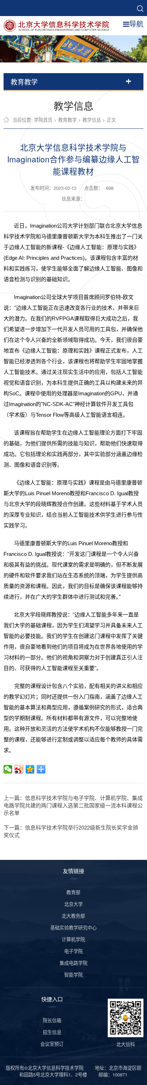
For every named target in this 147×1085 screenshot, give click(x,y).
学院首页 (43, 119)
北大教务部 (73, 915)
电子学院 (73, 951)
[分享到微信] (8, 769)
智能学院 (73, 974)
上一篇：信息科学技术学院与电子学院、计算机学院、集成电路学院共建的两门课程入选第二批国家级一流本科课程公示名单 (73, 805)
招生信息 (52, 1032)
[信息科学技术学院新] (59, 25)
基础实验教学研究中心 (73, 927)
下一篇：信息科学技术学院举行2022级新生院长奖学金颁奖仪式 (71, 830)
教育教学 (67, 119)
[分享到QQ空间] (30, 769)
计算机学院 (73, 939)
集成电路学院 (73, 962)
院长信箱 (52, 1020)
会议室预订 (52, 1043)
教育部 (73, 892)
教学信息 (91, 119)
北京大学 (73, 904)
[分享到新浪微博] (19, 769)
